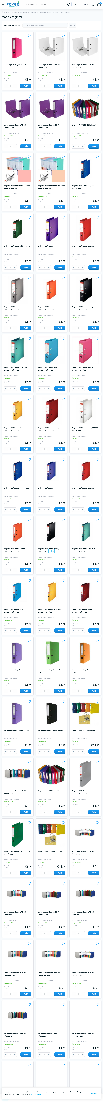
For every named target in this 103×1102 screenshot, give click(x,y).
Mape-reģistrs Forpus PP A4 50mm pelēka (15, 792)
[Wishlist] (29, 36)
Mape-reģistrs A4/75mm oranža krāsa (84, 671)
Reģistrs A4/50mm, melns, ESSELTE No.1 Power (48, 550)
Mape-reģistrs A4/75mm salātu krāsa (50, 671)
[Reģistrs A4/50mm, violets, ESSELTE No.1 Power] (51, 471)
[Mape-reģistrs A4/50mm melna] (51, 713)
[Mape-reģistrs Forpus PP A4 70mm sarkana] (17, 955)
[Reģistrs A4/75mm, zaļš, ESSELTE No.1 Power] (17, 229)
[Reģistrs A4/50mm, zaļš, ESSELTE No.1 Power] (17, 834)
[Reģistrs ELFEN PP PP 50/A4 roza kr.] (51, 774)
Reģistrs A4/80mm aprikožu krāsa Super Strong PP (51, 187)
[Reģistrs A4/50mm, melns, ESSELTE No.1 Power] (51, 532)
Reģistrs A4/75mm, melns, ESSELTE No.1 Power (82, 308)
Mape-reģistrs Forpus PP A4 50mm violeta (49, 126)
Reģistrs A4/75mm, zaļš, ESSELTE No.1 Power (17, 247)
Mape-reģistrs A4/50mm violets (16, 730)
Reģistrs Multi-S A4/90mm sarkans (85, 730)
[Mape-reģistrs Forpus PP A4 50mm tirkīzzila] (17, 1077)
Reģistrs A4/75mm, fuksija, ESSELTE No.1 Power (82, 368)
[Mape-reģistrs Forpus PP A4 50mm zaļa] (51, 1016)
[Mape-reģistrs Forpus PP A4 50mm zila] (17, 1016)
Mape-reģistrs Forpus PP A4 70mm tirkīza (83, 913)
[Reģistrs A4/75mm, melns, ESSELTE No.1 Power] (85, 290)
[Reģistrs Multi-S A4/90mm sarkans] (85, 713)
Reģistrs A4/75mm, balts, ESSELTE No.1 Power (85, 429)
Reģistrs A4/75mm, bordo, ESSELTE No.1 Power (48, 429)
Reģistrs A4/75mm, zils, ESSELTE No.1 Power (85, 187)
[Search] (68, 4)
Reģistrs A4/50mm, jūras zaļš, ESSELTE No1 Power (83, 550)
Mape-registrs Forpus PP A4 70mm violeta (15, 126)
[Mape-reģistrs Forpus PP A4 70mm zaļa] (17, 895)
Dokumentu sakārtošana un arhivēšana (44, 12)
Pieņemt (94, 1093)
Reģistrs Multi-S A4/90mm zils (50, 851)
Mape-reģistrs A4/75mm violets (16, 670)
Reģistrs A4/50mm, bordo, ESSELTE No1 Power (82, 610)
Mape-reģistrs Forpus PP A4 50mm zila (15, 1034)
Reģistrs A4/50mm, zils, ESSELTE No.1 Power (17, 489)
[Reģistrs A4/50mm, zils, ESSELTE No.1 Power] (17, 471)
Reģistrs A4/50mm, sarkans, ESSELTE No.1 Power (83, 489)
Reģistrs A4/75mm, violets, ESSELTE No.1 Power (49, 247)
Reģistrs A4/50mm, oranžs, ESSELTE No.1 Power (14, 550)
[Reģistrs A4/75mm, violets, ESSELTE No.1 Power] (51, 229)
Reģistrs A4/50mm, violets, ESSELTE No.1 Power (49, 489)
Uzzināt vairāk (36, 1094)
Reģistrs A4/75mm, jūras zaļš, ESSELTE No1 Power (15, 368)
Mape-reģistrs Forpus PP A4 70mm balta (49, 66)
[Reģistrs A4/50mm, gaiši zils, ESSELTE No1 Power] (17, 592)
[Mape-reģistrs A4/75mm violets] (17, 653)
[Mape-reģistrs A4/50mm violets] (17, 713)
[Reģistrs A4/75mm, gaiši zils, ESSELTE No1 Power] (51, 350)
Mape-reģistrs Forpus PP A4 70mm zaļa (15, 913)
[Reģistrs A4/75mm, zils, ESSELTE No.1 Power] (85, 168)
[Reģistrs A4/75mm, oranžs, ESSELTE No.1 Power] (51, 290)
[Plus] (15, 86)
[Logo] (13, 4)
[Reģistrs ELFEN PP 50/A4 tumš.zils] (85, 108)
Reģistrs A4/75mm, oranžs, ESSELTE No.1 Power (48, 308)
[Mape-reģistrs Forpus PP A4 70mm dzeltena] (51, 955)
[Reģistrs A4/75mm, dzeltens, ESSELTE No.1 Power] (17, 411)
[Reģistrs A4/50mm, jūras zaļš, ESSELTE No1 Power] (85, 532)
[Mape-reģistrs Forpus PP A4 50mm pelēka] (17, 774)
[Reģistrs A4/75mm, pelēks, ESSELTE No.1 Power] (17, 290)
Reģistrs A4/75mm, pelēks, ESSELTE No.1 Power (14, 308)
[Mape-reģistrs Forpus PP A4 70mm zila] (85, 834)
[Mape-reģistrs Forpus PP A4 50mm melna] (85, 1077)
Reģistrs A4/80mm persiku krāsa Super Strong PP (17, 187)
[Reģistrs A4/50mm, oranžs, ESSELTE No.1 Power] (17, 532)
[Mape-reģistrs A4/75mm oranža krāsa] (85, 653)
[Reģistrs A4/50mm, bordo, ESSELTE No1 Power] (85, 592)
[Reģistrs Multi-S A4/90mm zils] (51, 834)
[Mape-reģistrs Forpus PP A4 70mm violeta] (51, 895)
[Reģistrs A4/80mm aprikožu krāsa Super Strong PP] (51, 168)
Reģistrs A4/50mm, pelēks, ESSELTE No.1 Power (82, 792)
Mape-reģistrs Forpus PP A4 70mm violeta (49, 913)
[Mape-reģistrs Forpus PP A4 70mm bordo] (85, 955)
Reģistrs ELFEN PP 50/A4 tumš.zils (85, 125)
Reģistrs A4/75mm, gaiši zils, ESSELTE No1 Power (49, 368)
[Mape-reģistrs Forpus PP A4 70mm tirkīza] (85, 895)
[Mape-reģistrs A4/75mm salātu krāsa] (51, 653)
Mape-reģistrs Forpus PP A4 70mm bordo (83, 974)
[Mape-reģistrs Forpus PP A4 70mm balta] (51, 47)
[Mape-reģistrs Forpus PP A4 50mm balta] (85, 47)
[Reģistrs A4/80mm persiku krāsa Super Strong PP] (17, 168)
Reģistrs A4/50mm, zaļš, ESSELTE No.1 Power (17, 852)
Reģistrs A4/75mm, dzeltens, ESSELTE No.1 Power (15, 429)
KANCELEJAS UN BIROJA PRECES (17, 12)
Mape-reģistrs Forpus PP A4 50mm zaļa (49, 1034)
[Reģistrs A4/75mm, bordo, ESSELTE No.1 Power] (51, 411)
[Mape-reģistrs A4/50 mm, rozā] (17, 47)
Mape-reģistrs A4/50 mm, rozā (16, 65)
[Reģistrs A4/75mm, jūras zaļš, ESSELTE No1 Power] (17, 350)
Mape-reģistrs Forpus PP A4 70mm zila (83, 852)
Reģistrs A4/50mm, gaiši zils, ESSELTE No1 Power (15, 610)
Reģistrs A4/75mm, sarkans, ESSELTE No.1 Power (83, 247)
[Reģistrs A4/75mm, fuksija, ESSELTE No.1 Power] (85, 350)
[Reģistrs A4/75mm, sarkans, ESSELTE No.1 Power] (85, 229)
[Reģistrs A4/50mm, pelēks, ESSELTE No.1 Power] (85, 774)
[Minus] (6, 86)
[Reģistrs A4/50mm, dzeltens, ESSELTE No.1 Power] (51, 592)
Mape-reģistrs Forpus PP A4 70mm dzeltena (49, 974)
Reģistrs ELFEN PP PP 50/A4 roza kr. (51, 792)
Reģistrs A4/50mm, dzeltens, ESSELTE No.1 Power (49, 610)
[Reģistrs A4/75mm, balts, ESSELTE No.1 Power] (85, 411)
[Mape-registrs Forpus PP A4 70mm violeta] (17, 108)
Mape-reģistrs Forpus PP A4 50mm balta (83, 66)
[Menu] (3, 4)
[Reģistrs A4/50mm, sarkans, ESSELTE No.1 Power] (85, 471)
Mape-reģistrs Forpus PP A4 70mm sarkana (15, 974)
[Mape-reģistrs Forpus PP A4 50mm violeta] (51, 108)
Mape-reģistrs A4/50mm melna (50, 730)
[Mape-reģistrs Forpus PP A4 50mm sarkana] (51, 1077)
